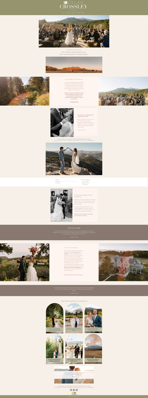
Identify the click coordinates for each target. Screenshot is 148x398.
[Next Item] (107, 31)
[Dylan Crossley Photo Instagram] (77, 390)
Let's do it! (74, 376)
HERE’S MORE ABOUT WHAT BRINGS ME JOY (73, 274)
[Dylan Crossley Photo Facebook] (71, 390)
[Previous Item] (40, 31)
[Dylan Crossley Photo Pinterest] (74, 390)
